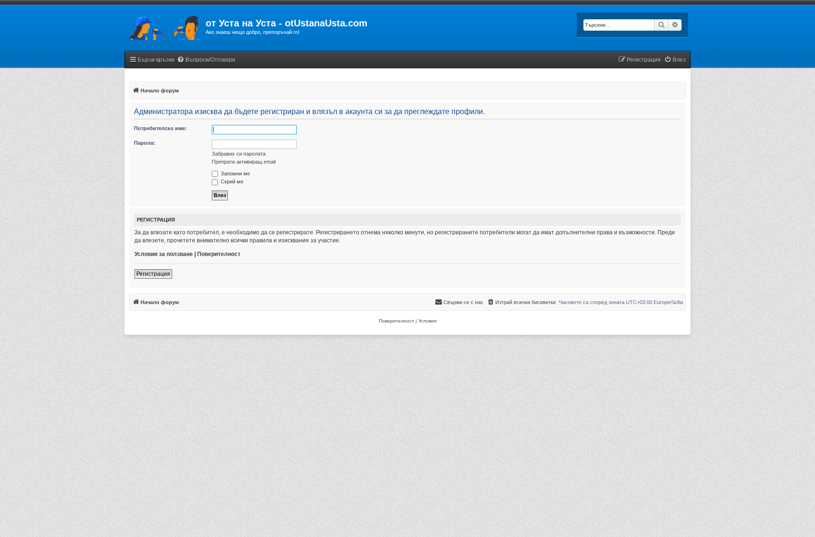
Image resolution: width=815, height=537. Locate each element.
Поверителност (219, 254)
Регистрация (153, 274)
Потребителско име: (160, 128)
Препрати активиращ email (243, 162)
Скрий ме (231, 181)
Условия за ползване (163, 254)
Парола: (144, 143)
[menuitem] (206, 60)
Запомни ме (234, 173)
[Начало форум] (165, 26)
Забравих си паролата (239, 154)
